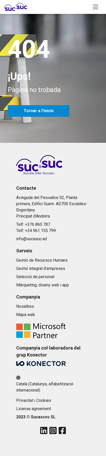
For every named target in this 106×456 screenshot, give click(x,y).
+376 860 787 (37, 224)
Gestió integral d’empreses (40, 268)
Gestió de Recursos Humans (42, 260)
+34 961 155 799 (40, 230)
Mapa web (25, 314)
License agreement (33, 408)
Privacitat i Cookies (33, 400)
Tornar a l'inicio (39, 110)
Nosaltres (25, 306)
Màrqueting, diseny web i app (42, 285)
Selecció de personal (35, 276)
